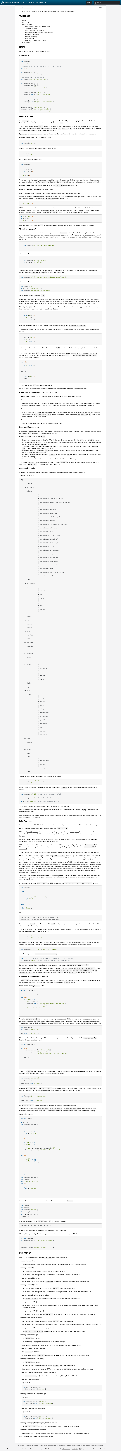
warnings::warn (33, 832)
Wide (89, 3)
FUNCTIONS (26, 43)
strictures (25, 852)
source (27, 8)
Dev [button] (29, 3)
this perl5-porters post (51, 841)
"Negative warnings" (31, 28)
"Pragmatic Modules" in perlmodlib (35, 1436)
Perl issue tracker (66, 1449)
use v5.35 (59, 185)
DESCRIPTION (27, 24)
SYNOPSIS (25, 22)
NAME (24, 20)
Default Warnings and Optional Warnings (37, 26)
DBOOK (41, 1445)
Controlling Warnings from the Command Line (39, 32)
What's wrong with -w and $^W (34, 30)
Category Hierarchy (31, 37)
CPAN (30, 8)
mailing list (75, 1449)
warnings (22, 8)
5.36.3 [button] (23, 3)
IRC (80, 1449)
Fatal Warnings (29, 39)
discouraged (23, 849)
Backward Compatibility (32, 34)
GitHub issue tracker (61, 1445)
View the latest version (68, 11)
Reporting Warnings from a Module (35, 41)
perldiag (66, 806)
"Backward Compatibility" (52, 405)
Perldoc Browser (11, 2)
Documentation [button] (39, 3)
